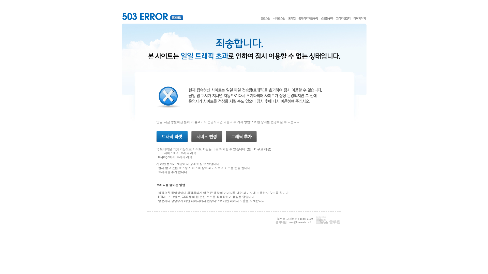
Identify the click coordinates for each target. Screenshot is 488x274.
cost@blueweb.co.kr (301, 222)
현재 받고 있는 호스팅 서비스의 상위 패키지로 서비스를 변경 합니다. (204, 168)
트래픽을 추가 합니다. (173, 172)
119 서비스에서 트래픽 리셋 (177, 153)
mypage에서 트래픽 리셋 (175, 157)
